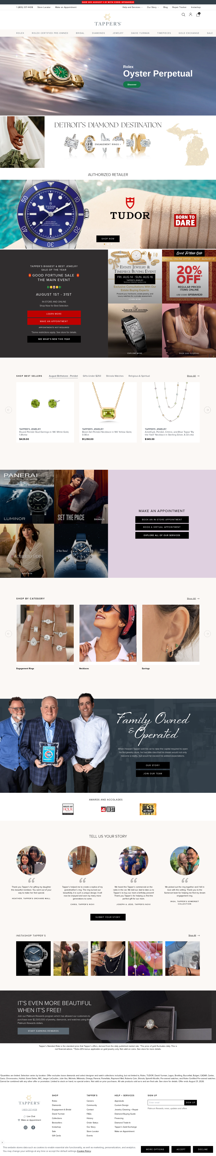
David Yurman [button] (140, 33)
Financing (119, 1118)
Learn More (54, 313)
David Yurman (58, 1113)
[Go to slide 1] (104, 244)
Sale (54, 1131)
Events (90, 1135)
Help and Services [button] (131, 7)
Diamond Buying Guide (125, 1113)
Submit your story (108, 917)
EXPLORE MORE (135, 353)
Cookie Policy (84, 1151)
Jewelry (118, 33)
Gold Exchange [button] (189, 33)
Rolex (189, 22)
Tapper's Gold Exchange (126, 1127)
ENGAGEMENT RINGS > (108, 144)
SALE (210, 33)
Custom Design (122, 1105)
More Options (155, 1149)
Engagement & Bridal (61, 1109)
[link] (198, 14)
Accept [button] (181, 1149)
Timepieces (164, 33)
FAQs (89, 1113)
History (90, 1118)
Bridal (80, 33)
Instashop (196, 7)
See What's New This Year (54, 339)
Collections (57, 1118)
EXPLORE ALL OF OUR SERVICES (162, 535)
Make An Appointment (54, 321)
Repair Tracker (179, 7)
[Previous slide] (200, 242)
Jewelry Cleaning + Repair (126, 1109)
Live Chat (31, 1116)
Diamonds (98, 33)
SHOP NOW (27, 573)
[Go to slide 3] (111, 244)
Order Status (92, 1122)
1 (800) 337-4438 (24, 7)
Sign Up (190, 1102)
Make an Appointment (66, 7)
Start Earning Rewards (43, 1031)
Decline (203, 1149)
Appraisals (119, 1101)
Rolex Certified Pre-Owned (50, 33)
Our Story (153, 765)
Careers (90, 1101)
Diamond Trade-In (123, 1122)
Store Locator (44, 7)
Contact (90, 1109)
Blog (165, 7)
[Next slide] (209, 242)
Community (92, 1105)
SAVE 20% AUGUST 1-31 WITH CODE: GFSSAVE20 (108, 2)
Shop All (191, 375)
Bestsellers (57, 1122)
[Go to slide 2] (108, 244)
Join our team (152, 773)
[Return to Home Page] (29, 1100)
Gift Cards (56, 1135)
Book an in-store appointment (162, 519)
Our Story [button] (152, 7)
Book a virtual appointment (162, 527)
